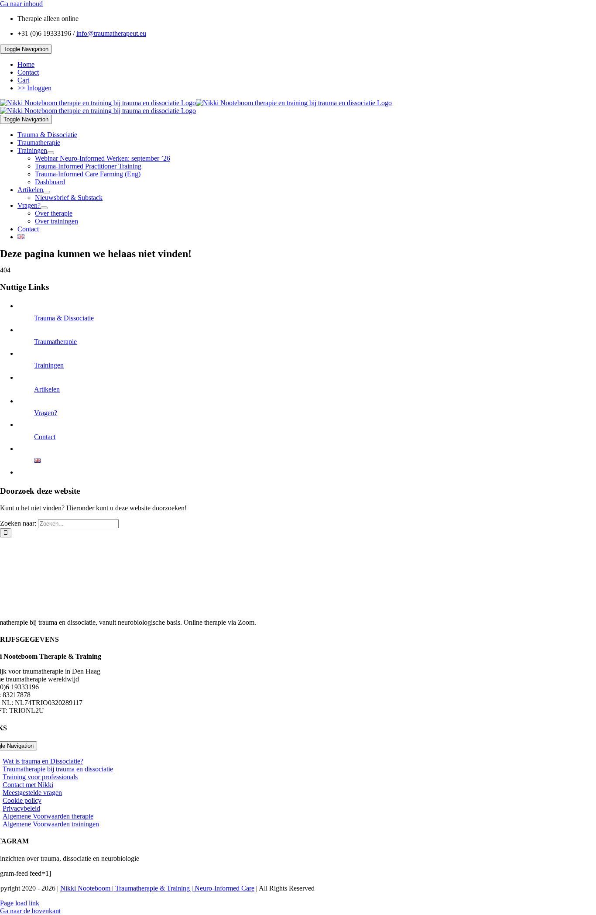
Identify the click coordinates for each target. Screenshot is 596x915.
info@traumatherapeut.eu (111, 33)
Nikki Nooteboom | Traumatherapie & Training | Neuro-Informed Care (157, 888)
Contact (44, 436)
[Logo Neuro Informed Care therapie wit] (283, 607)
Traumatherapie (55, 341)
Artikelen (47, 389)
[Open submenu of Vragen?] (44, 207)
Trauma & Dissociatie (64, 318)
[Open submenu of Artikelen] (46, 192)
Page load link (19, 903)
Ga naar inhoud (21, 3)
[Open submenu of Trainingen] (50, 152)
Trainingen (49, 365)
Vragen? (45, 412)
